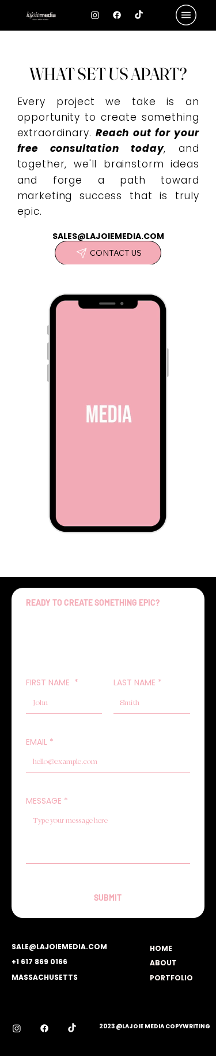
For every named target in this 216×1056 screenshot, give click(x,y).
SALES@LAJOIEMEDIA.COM (108, 236)
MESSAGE (47, 801)
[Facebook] (117, 15)
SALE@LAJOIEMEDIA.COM (59, 946)
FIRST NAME (52, 682)
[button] (172, 548)
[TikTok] (139, 15)
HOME (161, 948)
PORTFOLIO (171, 978)
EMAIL (40, 742)
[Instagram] (95, 15)
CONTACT (169, 992)
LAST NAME (137, 682)
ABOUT (163, 963)
